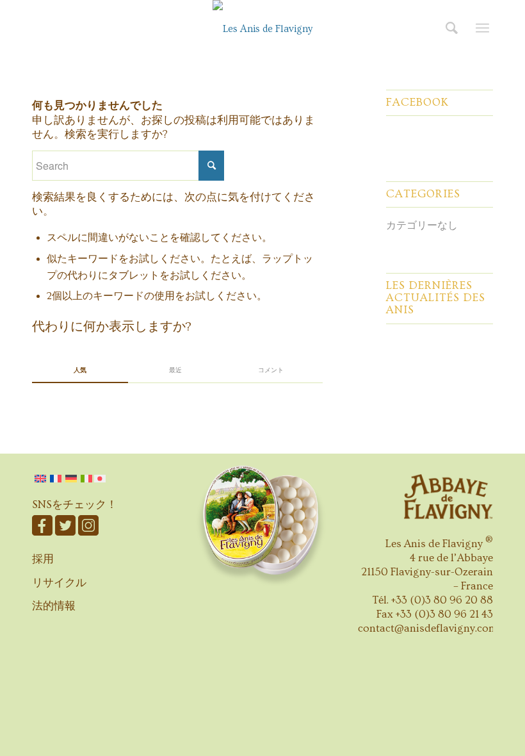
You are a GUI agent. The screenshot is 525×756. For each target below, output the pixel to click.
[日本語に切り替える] (101, 478)
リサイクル (59, 583)
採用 (43, 559)
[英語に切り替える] (40, 478)
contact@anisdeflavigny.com (428, 628)
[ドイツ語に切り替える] (71, 478)
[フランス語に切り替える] (55, 478)
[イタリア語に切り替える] (86, 478)
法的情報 (54, 606)
